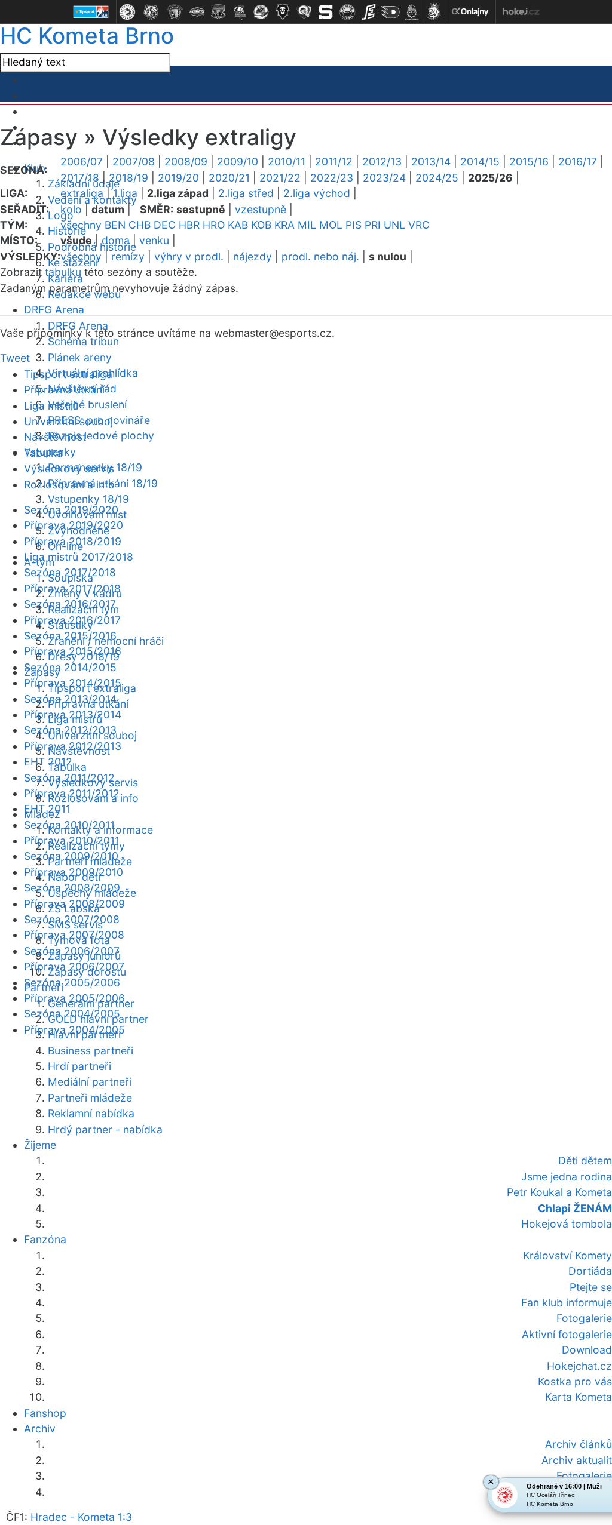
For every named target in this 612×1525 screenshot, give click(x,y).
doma (116, 240)
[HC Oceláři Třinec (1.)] (127, 12)
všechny (81, 225)
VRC (419, 225)
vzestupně (260, 209)
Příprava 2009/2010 (73, 872)
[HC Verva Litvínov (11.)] (347, 12)
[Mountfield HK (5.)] (218, 12)
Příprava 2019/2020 (73, 525)
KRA (284, 225)
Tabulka (43, 453)
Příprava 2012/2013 (72, 746)
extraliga (81, 193)
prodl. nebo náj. (320, 256)
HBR (189, 225)
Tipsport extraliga (68, 374)
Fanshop (45, 1413)
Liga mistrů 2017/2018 (78, 557)
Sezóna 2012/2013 (70, 730)
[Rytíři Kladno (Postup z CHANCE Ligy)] (412, 12)
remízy (128, 256)
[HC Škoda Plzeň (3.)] (175, 12)
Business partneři (90, 1050)
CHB (139, 225)
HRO (214, 225)
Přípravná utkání (64, 389)
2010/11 (286, 161)
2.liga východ (316, 193)
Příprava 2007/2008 (74, 934)
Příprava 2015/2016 (72, 651)
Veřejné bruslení (87, 404)
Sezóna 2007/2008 (72, 919)
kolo (71, 209)
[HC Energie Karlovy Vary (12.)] (369, 12)
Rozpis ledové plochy (101, 435)
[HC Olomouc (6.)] (239, 12)
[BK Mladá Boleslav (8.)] (282, 12)
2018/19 (128, 177)
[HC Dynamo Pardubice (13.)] (390, 12)
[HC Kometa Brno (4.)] (196, 12)
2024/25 (436, 177)
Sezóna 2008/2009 (72, 887)
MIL (307, 225)
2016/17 (577, 161)
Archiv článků (578, 1444)
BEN (115, 225)
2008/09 (185, 161)
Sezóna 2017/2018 (70, 572)
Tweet (15, 358)
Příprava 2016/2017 (72, 620)
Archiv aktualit (576, 1460)
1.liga (125, 193)
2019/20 (178, 177)
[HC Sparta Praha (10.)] (325, 12)
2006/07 (81, 161)
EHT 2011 (47, 809)
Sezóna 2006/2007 (72, 951)
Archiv (40, 1428)
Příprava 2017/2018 (72, 588)
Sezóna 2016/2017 (70, 604)
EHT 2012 (48, 761)
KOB (261, 225)
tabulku (63, 272)
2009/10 (237, 161)
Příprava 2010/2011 (72, 840)
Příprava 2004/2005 (74, 1029)
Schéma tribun (83, 341)
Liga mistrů (51, 405)
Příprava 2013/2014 (72, 714)
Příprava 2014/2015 (72, 683)
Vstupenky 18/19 (88, 499)
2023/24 (384, 177)
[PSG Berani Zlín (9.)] (304, 12)
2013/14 (431, 161)
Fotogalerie (584, 1475)
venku (154, 240)
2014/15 (480, 161)
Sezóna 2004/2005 (72, 1013)
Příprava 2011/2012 (72, 793)
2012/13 (382, 161)
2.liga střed (246, 193)
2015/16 (529, 161)
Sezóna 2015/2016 (70, 635)
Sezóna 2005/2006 (72, 982)
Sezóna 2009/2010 (71, 856)
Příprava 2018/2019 (72, 541)
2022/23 (331, 177)
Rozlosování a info (69, 484)
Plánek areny (80, 357)
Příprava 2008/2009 (74, 903)
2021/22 (280, 177)
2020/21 (229, 177)
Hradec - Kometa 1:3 (81, 1517)
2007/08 (133, 161)
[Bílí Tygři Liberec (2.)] (151, 12)
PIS (353, 225)
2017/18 (79, 177)
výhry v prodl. (189, 256)
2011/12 (334, 161)
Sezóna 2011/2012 (69, 777)
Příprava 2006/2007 (74, 966)
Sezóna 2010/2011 (69, 825)
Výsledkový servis (69, 468)
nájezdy (252, 256)
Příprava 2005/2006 (74, 998)
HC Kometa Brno (87, 35)
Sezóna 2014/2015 (70, 667)
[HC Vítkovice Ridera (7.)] (261, 12)
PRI (373, 225)
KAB (238, 225)
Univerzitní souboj (68, 421)
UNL (394, 225)
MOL (330, 225)
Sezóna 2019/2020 (71, 509)
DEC (165, 225)
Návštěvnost (55, 437)
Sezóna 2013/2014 (70, 699)
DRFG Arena (54, 309)
